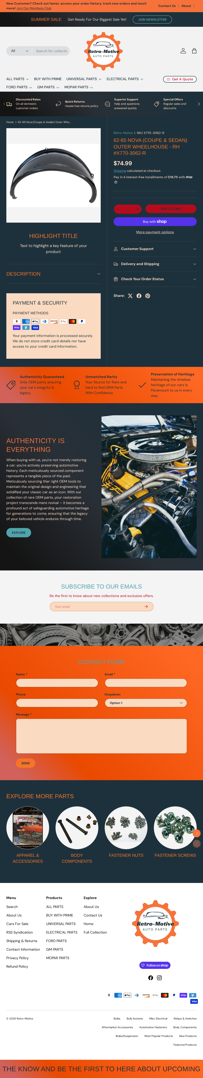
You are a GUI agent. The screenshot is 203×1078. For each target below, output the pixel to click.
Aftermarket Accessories (117, 1027)
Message (22, 714)
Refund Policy (17, 966)
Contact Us (167, 6)
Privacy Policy (17, 958)
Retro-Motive (123, 133)
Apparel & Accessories (28, 858)
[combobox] (38, 51)
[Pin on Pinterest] (147, 295)
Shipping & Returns (21, 941)
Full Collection (95, 932)
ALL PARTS (54, 906)
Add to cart (171, 209)
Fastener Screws (175, 855)
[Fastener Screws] (175, 828)
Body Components (77, 858)
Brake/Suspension (127, 1036)
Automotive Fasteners (153, 1027)
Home (10, 122)
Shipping (120, 171)
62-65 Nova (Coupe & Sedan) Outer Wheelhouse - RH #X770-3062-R (44, 122)
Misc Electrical (158, 1018)
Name (20, 674)
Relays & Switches (185, 1018)
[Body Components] (77, 828)
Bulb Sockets (135, 1018)
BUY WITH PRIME (48, 79)
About (186, 6)
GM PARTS (54, 949)
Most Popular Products (159, 1036)
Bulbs (117, 1018)
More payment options (155, 232)
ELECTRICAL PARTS (61, 932)
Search (12, 906)
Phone (21, 694)
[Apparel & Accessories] (28, 828)
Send (25, 763)
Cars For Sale (17, 923)
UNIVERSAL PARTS (61, 923)
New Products (188, 1036)
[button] (194, 50)
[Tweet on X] (130, 295)
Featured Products (185, 1044)
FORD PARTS (56, 941)
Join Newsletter (152, 19)
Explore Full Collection (59, 6)
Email (109, 674)
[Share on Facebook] (139, 295)
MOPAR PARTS (57, 958)
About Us (14, 915)
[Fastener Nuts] (126, 828)
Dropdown (113, 694)
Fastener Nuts (126, 855)
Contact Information (23, 949)
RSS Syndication (19, 932)
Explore (19, 533)
